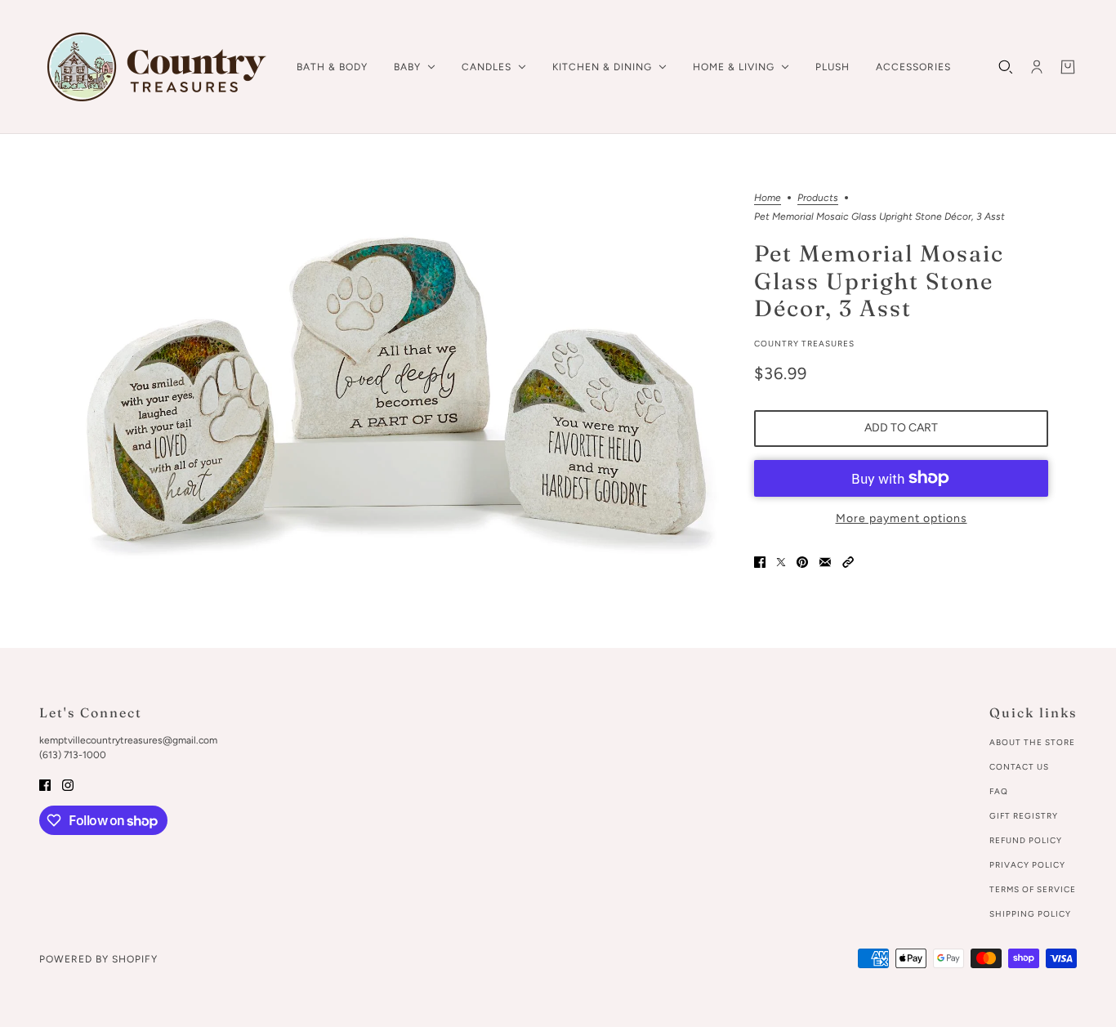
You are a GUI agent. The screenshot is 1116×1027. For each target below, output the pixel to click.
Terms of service (1032, 889)
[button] (848, 562)
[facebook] (45, 784)
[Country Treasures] (154, 67)
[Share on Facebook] (760, 562)
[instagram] (68, 784)
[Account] (1037, 67)
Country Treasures (804, 343)
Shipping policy (1030, 914)
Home (767, 198)
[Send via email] (825, 562)
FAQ (998, 791)
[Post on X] (781, 562)
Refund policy (1025, 840)
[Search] (1006, 67)
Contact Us (1019, 766)
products (817, 198)
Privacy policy (1027, 865)
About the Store (1032, 742)
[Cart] (1068, 67)
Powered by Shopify (98, 959)
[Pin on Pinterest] (802, 562)
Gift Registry (1023, 815)
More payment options (901, 518)
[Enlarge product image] (398, 391)
